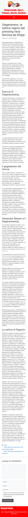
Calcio (5, 445)
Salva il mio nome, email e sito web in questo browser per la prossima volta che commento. (14, 494)
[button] (14, 17)
